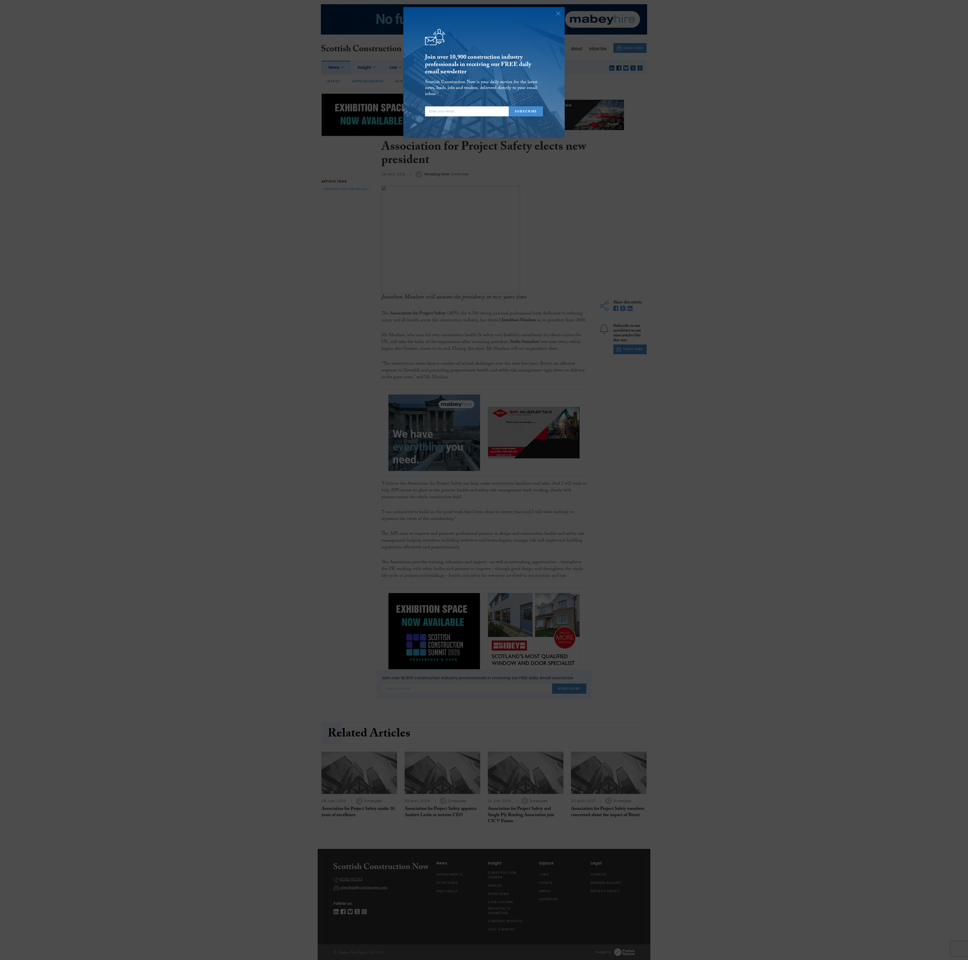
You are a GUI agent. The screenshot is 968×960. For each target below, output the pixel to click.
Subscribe (526, 111)
